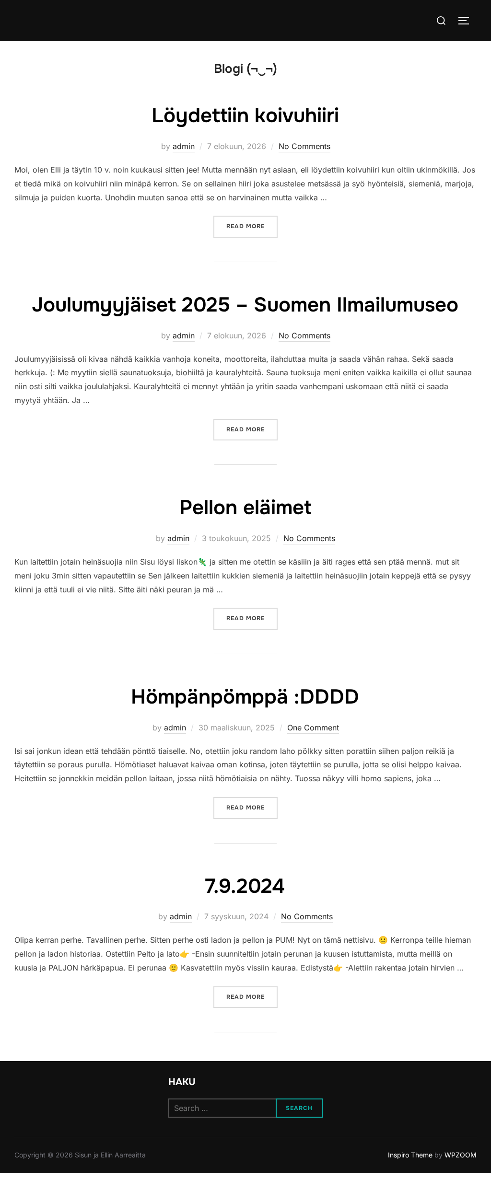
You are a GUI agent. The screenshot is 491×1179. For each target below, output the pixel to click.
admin (184, 146)
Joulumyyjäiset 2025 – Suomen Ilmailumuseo (245, 305)
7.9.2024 (245, 886)
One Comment (313, 727)
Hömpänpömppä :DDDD (245, 697)
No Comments (304, 146)
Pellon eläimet (245, 507)
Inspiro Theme (410, 1155)
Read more (252, 226)
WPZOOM (460, 1155)
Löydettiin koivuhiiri (245, 115)
